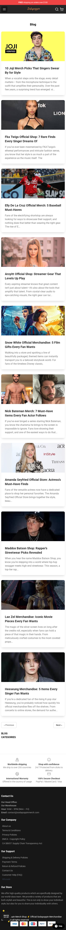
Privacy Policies (9, 834)
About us (6, 826)
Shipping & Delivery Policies (15, 857)
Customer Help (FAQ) (12, 875)
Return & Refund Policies (13, 866)
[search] (57, 9)
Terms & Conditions (11, 830)
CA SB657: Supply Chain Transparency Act (22, 843)
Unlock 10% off (6, 916)
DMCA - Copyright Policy (13, 839)
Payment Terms (9, 862)
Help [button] (60, 926)
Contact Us (7, 870)
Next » (59, 725)
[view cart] (62, 9)
